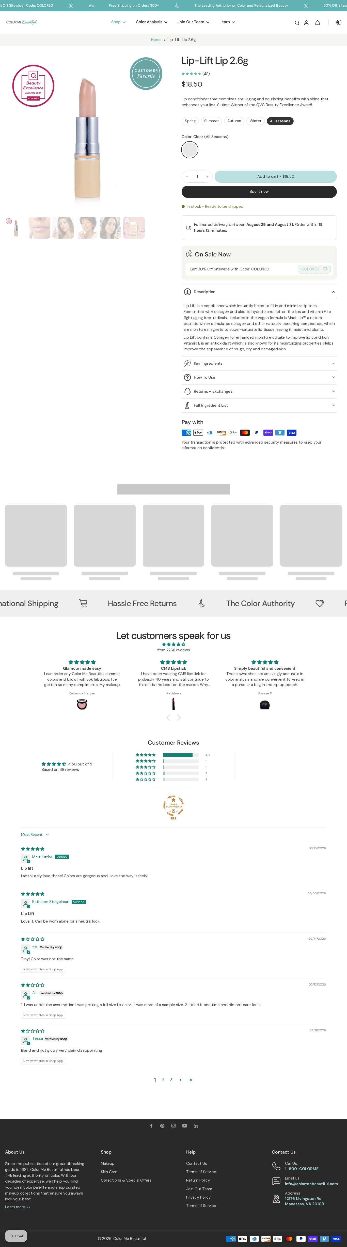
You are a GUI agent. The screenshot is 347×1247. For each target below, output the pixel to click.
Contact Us (196, 1163)
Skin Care (109, 1171)
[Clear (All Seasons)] (190, 150)
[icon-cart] (317, 22)
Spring (190, 121)
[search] (297, 22)
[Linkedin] (195, 1125)
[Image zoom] (85, 134)
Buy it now (259, 191)
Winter (255, 121)
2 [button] (163, 1079)
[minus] (187, 177)
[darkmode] (335, 22)
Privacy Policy (198, 1197)
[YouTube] (184, 1125)
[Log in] (306, 22)
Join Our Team (199, 1188)
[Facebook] (151, 1125)
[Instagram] (173, 1125)
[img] (173, 644)
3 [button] (171, 1079)
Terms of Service (201, 1171)
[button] (276, 177)
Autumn (234, 121)
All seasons (280, 121)
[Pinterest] (162, 1125)
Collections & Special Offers (126, 1180)
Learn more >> (17, 1207)
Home (156, 39)
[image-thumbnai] (16, 228)
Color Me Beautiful (129, 1238)
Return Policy (198, 1180)
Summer (211, 121)
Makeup (108, 1163)
